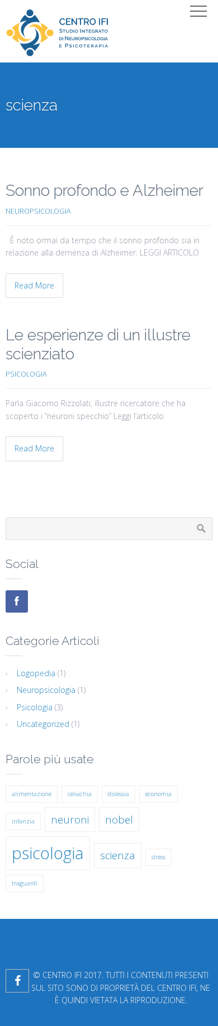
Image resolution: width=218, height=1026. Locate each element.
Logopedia (36, 673)
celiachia (80, 794)
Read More (34, 285)
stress (158, 857)
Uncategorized (43, 724)
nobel (119, 819)
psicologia (48, 853)
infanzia (23, 821)
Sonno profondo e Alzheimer (104, 190)
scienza (117, 855)
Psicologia (26, 374)
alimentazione (31, 794)
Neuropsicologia (38, 211)
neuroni (70, 819)
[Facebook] (17, 601)
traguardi (24, 883)
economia (158, 794)
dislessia (118, 794)
